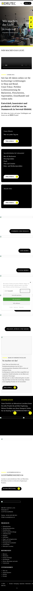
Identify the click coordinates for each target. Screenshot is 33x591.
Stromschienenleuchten (8, 528)
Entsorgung (16, 583)
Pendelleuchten (6, 530)
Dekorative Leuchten (8, 546)
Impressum (22, 583)
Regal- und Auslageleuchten (10, 539)
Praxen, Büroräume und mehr (10, 561)
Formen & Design (7, 557)
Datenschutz (28, 583)
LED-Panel (5, 537)
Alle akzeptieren (16, 299)
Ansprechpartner (7, 572)
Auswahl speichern (16, 295)
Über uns (5, 570)
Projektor (5, 535)
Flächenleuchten (7, 541)
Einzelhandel (6, 559)
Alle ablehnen (16, 303)
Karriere (5, 574)
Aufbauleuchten (7, 533)
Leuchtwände (6, 544)
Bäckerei (5, 554)
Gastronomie (6, 563)
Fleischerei (5, 555)
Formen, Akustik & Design (9, 532)
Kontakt (5, 576)
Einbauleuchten (7, 526)
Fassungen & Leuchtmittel (9, 542)
